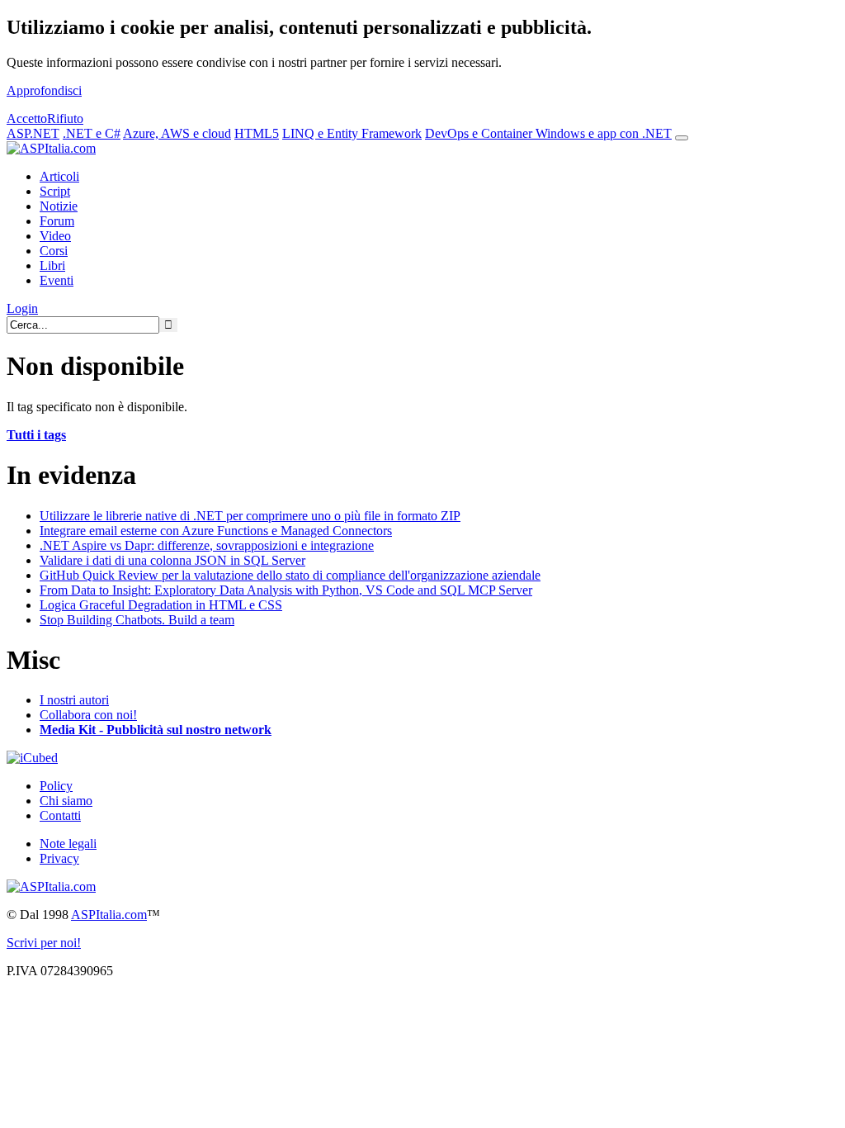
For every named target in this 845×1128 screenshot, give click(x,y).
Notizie (59, 206)
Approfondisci (44, 90)
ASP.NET (33, 133)
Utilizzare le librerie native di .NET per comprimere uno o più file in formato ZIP (250, 516)
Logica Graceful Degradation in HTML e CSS (161, 605)
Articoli (59, 176)
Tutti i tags (36, 435)
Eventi (56, 280)
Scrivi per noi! (44, 943)
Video (55, 236)
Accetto (27, 118)
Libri (52, 265)
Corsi (54, 251)
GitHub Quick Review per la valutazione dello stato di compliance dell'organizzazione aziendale (290, 575)
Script (55, 191)
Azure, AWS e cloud (177, 133)
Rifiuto (65, 118)
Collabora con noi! (88, 715)
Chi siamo (66, 801)
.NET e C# (91, 133)
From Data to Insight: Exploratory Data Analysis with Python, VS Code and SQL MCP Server (286, 590)
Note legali (68, 844)
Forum (57, 221)
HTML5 (256, 133)
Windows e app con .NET (604, 133)
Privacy (59, 858)
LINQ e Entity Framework (352, 133)
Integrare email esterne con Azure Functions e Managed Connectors (216, 531)
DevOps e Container (480, 133)
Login (22, 308)
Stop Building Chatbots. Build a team (137, 620)
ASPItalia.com (109, 915)
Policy (56, 786)
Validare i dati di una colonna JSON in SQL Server (172, 560)
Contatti (60, 815)
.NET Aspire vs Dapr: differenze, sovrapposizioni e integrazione (207, 545)
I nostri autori (74, 700)
